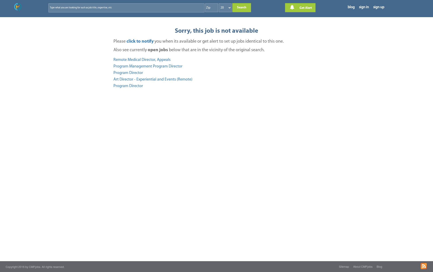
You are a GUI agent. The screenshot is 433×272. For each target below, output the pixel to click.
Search (241, 7)
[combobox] (126, 7)
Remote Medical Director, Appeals (141, 60)
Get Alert (305, 8)
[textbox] (97, 7)
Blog (379, 266)
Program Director (128, 73)
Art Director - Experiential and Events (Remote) (152, 80)
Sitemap (344, 266)
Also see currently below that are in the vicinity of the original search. (189, 50)
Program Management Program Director (147, 67)
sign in (364, 7)
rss (424, 266)
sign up (378, 7)
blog (351, 7)
